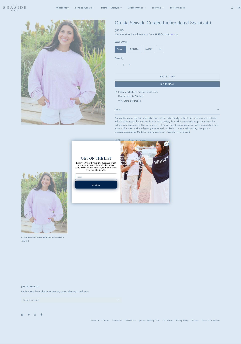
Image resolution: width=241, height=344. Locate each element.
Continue (96, 184)
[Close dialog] (166, 144)
